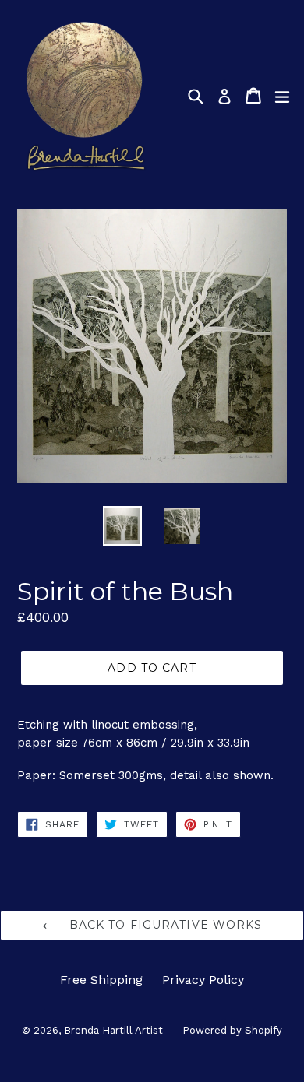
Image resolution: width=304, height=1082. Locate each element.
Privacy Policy (203, 979)
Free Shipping (101, 979)
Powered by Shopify (232, 1030)
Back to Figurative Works (164, 925)
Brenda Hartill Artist (113, 1030)
